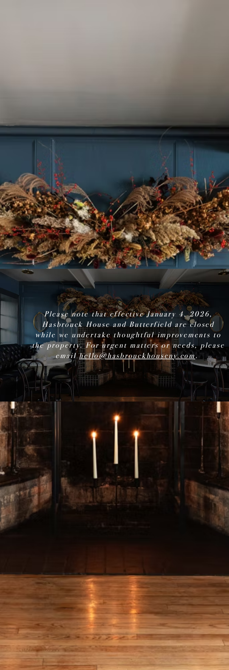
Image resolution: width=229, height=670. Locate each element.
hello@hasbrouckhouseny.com (137, 355)
